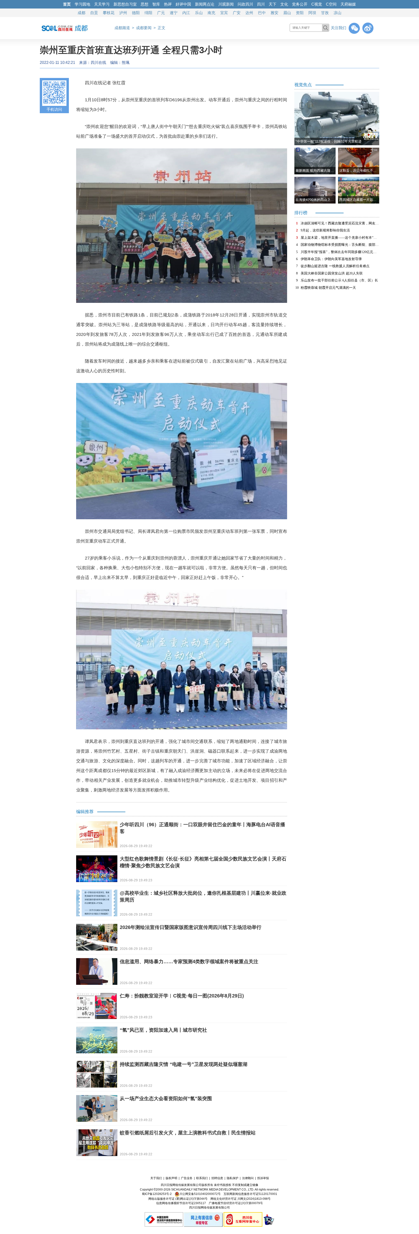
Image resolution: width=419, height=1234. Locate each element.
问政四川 (245, 4)
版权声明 (171, 1178)
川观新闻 (226, 4)
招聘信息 (217, 1178)
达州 (249, 13)
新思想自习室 (125, 4)
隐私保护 (232, 1178)
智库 (156, 4)
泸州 (123, 13)
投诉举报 (263, 1178)
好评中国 (183, 4)
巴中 (262, 13)
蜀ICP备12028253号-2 (157, 1194)
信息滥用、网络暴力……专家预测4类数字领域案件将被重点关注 (189, 961)
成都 (81, 13)
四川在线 (98, 62)
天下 (272, 4)
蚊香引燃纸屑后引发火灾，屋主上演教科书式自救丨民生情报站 (188, 1132)
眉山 (287, 13)
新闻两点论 (204, 4)
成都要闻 (144, 28)
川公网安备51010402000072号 (200, 1194)
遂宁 (173, 13)
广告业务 (187, 1178)
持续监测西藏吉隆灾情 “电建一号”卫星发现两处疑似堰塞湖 (183, 1064)
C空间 (331, 4)
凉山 (337, 13)
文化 (284, 4)
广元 (161, 13)
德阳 (136, 13)
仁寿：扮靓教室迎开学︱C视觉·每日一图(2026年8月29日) (182, 995)
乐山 (199, 13)
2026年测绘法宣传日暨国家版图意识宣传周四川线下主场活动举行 (190, 927)
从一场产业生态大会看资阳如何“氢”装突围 (166, 1098)
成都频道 (122, 28)
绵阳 (148, 13)
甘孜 (325, 13)
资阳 (300, 13)
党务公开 (299, 4)
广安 (237, 13)
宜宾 (224, 13)
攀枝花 (108, 13)
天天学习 (102, 4)
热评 (168, 4)
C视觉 (316, 4)
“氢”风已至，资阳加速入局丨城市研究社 (163, 1030)
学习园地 (82, 4)
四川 (261, 4)
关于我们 (156, 1178)
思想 (144, 4)
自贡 (94, 13)
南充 (211, 13)
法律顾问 (248, 1178)
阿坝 (312, 13)
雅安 (274, 13)
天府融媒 (348, 4)
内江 (186, 13)
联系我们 (202, 1178)
